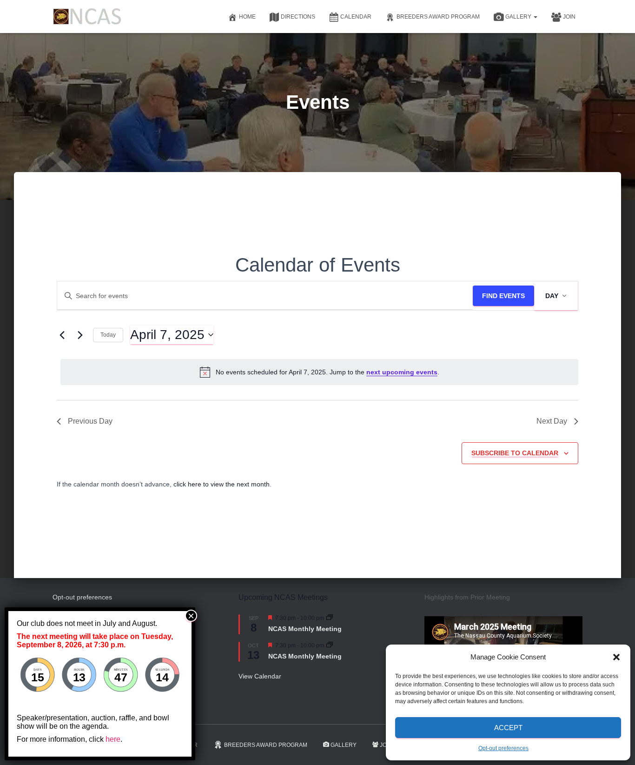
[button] (616, 657)
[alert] (319, 372)
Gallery (519, 16)
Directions (298, 16)
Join (569, 16)
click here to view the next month (221, 484)
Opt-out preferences (503, 748)
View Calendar (259, 676)
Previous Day (90, 421)
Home (247, 16)
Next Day (551, 421)
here (113, 739)
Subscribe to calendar (514, 453)
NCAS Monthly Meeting (305, 628)
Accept (508, 728)
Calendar (355, 16)
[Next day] (80, 334)
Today (108, 335)
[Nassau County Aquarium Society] (87, 16)
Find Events (503, 295)
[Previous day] (62, 334)
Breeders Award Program (438, 16)
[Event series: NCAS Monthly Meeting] (329, 618)
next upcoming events (401, 372)
